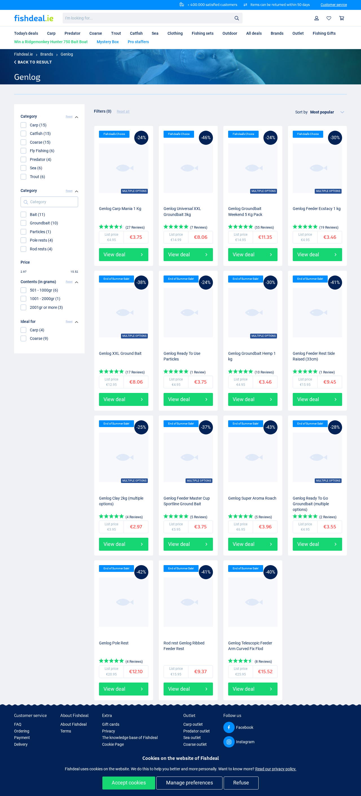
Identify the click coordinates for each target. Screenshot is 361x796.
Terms (65, 731)
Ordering (21, 731)
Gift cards (110, 724)
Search (236, 18)
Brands (46, 54)
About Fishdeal (73, 724)
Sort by (301, 112)
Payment (22, 737)
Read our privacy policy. (275, 769)
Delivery (21, 744)
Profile (317, 18)
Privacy (108, 731)
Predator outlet (196, 731)
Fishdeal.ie (23, 54)
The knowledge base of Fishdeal (130, 737)
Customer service (334, 5)
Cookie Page (113, 744)
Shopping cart (342, 18)
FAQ (17, 724)
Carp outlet (193, 724)
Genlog (67, 54)
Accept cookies (129, 783)
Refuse (241, 783)
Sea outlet (192, 737)
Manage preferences (189, 783)
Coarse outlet (195, 744)
